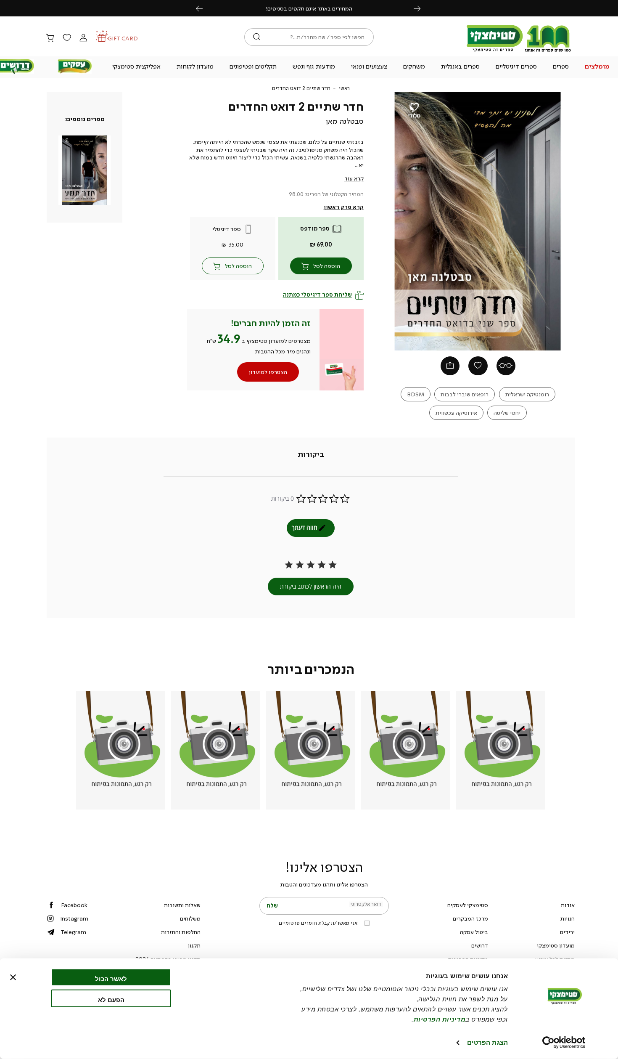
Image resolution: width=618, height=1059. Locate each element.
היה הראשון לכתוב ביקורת (310, 586)
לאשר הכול (111, 978)
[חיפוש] (256, 37)
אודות (568, 905)
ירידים (567, 932)
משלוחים (190, 918)
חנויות (567, 918)
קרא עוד (354, 178)
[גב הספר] (506, 366)
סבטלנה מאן (345, 121)
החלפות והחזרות (181, 932)
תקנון (194, 945)
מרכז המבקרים (470, 918)
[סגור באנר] (13, 977)
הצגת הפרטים (487, 1042)
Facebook (74, 905)
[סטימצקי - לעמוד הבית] (519, 51)
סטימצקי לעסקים (467, 905)
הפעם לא (111, 999)
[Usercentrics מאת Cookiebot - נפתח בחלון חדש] (564, 1042)
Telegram (73, 932)
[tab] (311, 454)
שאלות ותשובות (182, 905)
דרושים (479, 945)
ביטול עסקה (474, 932)
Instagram (74, 918)
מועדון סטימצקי (556, 945)
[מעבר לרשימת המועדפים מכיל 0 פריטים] (66, 38)
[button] (597, 67)
